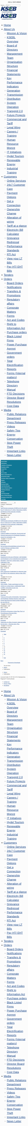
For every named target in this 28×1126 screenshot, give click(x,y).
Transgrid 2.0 (15, 111)
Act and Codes (16, 319)
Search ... (3, 5)
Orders (8, 278)
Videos (11, 426)
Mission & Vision (17, 33)
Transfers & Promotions (6, 465)
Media (7, 410)
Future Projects (16, 115)
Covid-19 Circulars (5, 493)
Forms (11, 315)
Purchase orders (17, 332)
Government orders (5, 476)
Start (5, 634)
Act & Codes (4, 472)
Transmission (15, 94)
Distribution (13, 98)
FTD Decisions (16, 393)
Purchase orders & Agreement (8, 478)
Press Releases (16, 422)
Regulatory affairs (5, 467)
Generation (13, 90)
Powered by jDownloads (14, 662)
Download (3, 519)
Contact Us (6, 681)
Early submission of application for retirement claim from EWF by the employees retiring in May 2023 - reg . (13, 573)
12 (4, 650)
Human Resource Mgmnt (12, 143)
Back (2, 660)
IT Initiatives (14, 152)
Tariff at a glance (17, 225)
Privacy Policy (7, 683)
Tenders (8, 274)
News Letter (14, 455)
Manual (11, 389)
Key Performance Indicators (14, 82)
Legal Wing (13, 127)
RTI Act (11, 254)
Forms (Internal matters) (6, 487)
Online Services (16, 180)
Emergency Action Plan (6, 497)
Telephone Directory (5, 489)
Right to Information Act (6, 474)
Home (7, 25)
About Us (9, 29)
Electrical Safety (5, 484)
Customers (10, 176)
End (5, 657)
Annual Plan (4, 469)
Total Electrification (5, 486)
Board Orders (15, 283)
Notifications (14, 287)
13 (4, 652)
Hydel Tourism (15, 156)
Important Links (16, 450)
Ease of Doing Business (6, 495)
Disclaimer (6, 685)
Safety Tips (13, 430)
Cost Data (13, 405)
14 (4, 654)
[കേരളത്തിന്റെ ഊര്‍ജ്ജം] (9, 12)
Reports (11, 369)
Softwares (3, 482)
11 (4, 648)
